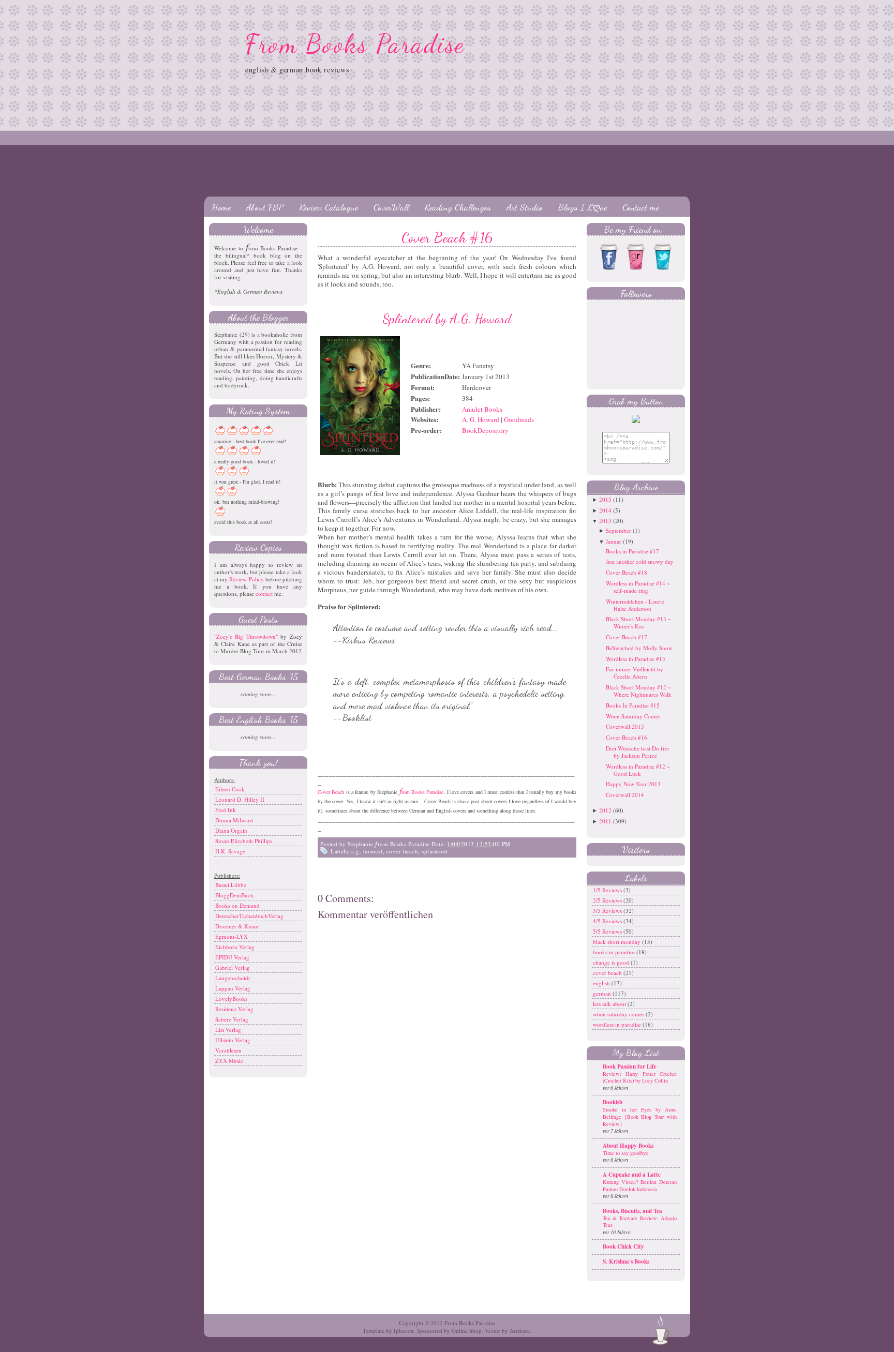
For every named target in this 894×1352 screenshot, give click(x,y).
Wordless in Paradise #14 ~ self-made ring (638, 586)
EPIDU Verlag (232, 957)
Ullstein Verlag (232, 1040)
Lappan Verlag (232, 988)
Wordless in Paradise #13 (635, 659)
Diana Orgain (231, 830)
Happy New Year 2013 (633, 784)
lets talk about (610, 1004)
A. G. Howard (480, 419)
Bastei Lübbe (230, 885)
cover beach (402, 851)
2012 (605, 810)
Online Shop (467, 1330)
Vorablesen (228, 1050)
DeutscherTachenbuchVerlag (249, 916)
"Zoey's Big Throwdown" (246, 636)
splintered (435, 851)
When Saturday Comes (633, 716)
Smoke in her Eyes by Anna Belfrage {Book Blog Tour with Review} (640, 1116)
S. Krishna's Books (626, 1261)
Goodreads (519, 419)
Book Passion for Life (630, 1066)
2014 (605, 510)
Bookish (612, 1102)
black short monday (617, 941)
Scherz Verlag (231, 1019)
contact (264, 593)
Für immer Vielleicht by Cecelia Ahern (634, 672)
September (618, 530)
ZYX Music (229, 1060)
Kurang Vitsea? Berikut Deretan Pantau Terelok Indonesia (640, 1185)
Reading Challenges (457, 207)
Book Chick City (623, 1246)
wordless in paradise (618, 1024)
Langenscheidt (232, 978)
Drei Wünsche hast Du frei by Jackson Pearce (637, 751)
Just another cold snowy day (640, 561)
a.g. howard (367, 851)
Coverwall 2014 (625, 795)
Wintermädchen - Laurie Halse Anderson (635, 604)
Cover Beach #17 (626, 637)
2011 (605, 821)
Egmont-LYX (231, 936)
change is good (612, 962)
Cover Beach (331, 791)
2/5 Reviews (608, 900)
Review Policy (246, 579)
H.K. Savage (230, 851)
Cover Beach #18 (626, 572)
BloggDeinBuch (234, 895)
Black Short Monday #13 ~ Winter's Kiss (638, 622)
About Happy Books (628, 1145)
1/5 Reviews (608, 890)
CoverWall (391, 207)
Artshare (520, 1330)
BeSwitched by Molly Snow (639, 648)
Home (221, 207)
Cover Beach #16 (447, 237)
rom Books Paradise (421, 791)
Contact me (640, 207)
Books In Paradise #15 (633, 705)
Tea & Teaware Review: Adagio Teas (640, 1221)
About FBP (265, 207)
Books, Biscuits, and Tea (632, 1211)
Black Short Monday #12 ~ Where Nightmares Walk (639, 690)
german (603, 993)
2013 (605, 520)
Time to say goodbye (625, 1152)
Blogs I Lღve (582, 207)
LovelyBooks (231, 998)
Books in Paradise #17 (632, 551)
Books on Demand (237, 905)
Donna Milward (234, 820)
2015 (605, 499)
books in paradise (614, 952)
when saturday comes (619, 1014)
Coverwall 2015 (625, 726)
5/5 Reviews (608, 931)
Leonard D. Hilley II (239, 799)
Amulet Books (482, 409)
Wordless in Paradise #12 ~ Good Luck (638, 769)
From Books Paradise (355, 43)
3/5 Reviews (608, 910)
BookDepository (485, 430)
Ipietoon (404, 1330)
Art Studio (524, 207)
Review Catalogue (328, 207)
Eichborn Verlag (235, 947)
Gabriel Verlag (232, 967)
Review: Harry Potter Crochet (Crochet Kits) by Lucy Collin (640, 1077)
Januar (613, 541)
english (602, 983)
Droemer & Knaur (237, 926)
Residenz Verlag (234, 1009)
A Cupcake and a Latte (632, 1174)
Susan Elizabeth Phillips (243, 841)
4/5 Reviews (608, 921)
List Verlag (228, 1029)
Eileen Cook (230, 789)
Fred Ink (225, 810)
